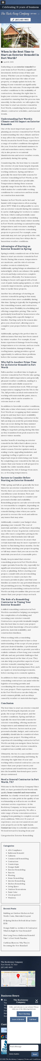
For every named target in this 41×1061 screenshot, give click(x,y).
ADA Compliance (15, 850)
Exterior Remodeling (24, 835)
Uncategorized (14, 895)
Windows (12, 898)
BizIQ (11, 1054)
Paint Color (12, 892)
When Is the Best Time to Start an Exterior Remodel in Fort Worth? (20, 55)
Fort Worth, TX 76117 (9, 965)
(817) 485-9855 (22, 19)
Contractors (13, 861)
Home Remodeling (16, 878)
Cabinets (11, 856)
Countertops (13, 864)
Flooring (11, 875)
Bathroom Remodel (16, 853)
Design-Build (13, 867)
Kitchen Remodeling (16, 884)
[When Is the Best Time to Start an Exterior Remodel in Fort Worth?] (20, 46)
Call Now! (32, 1019)
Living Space (13, 886)
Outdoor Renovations (17, 889)
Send (35, 1054)
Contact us (6, 828)
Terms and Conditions (33, 1059)
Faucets (11, 873)
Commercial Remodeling (18, 859)
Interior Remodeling (16, 881)
